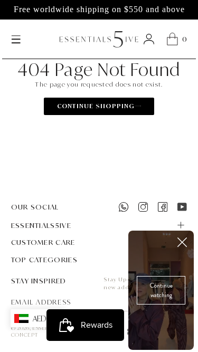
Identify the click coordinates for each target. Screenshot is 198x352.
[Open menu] (16, 39)
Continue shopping (96, 106)
